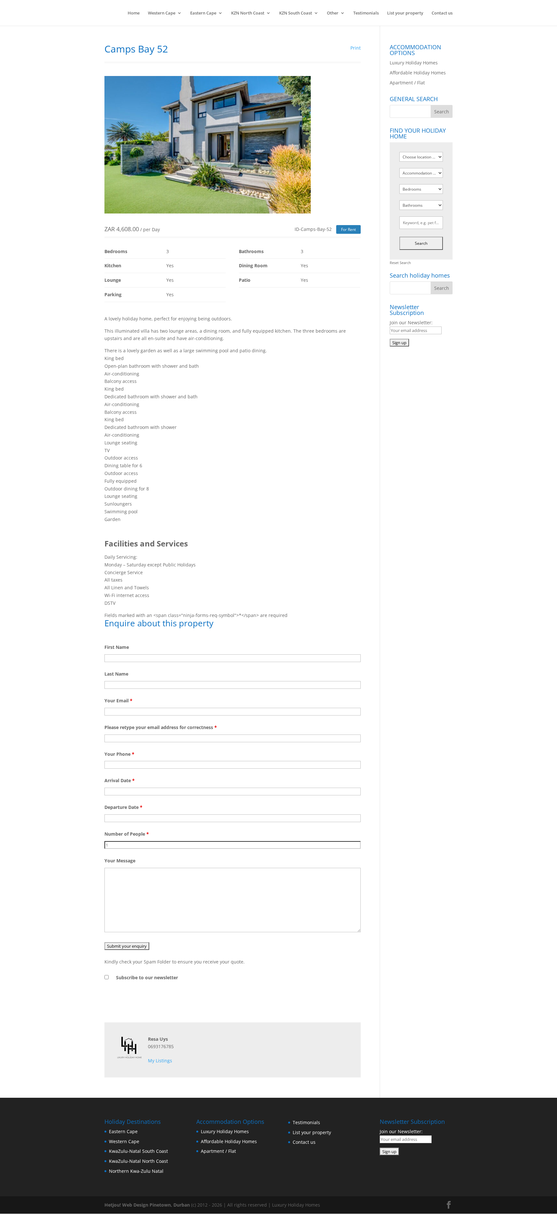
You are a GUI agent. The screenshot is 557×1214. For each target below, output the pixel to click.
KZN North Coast (247, 13)
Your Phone (119, 754)
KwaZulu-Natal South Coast (138, 1151)
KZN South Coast (295, 13)
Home (134, 13)
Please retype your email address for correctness (160, 727)
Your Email (118, 700)
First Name (116, 647)
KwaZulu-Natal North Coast (138, 1161)
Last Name (116, 674)
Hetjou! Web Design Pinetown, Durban (147, 1205)
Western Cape (161, 13)
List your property (405, 13)
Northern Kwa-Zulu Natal (136, 1171)
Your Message (119, 861)
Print (355, 48)
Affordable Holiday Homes (418, 73)
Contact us (442, 13)
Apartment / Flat (407, 83)
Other (332, 13)
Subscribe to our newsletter (147, 977)
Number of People (126, 834)
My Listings (160, 1061)
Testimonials (366, 13)
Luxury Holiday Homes (414, 63)
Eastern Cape (203, 13)
